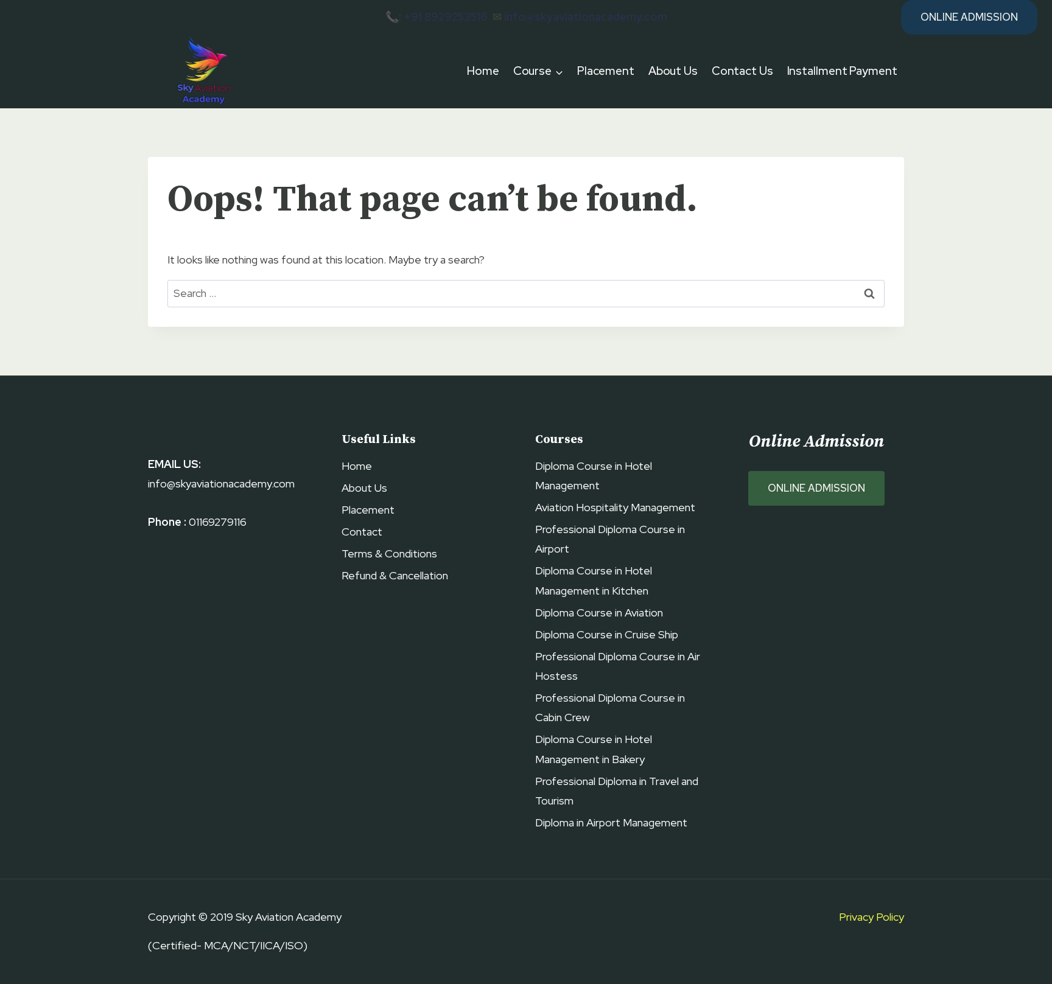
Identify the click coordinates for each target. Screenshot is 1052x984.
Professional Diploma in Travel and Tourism (616, 791)
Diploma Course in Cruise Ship (606, 634)
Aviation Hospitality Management (615, 507)
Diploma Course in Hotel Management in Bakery (593, 749)
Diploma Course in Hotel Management (593, 475)
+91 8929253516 (446, 17)
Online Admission (969, 17)
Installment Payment (842, 71)
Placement (605, 71)
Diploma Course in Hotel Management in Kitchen (593, 580)
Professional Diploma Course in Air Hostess (617, 666)
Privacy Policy (871, 917)
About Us (673, 71)
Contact (362, 532)
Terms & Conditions (389, 553)
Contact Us (742, 71)
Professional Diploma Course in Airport (610, 539)
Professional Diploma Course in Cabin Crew (610, 707)
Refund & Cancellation (395, 575)
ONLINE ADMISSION (816, 488)
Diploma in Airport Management (611, 822)
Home (483, 71)
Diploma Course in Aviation (599, 612)
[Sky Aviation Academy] (202, 71)
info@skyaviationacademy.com (585, 17)
